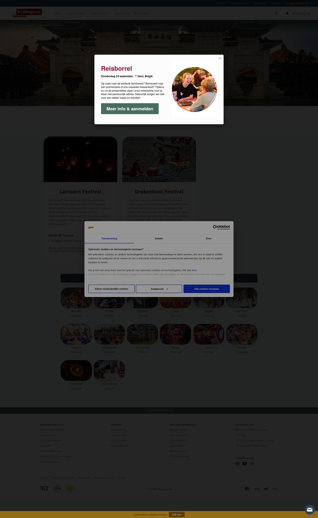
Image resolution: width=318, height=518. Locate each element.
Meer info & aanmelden (129, 109)
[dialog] (159, 89)
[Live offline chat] (310, 510)
